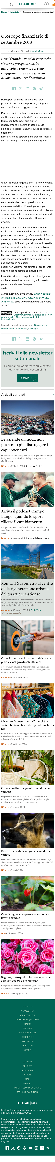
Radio (27, 1024)
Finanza (13, 328)
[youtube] (30, 1148)
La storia (27, 1074)
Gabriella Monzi (37, 51)
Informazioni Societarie (27, 1088)
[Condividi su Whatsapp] (34, 88)
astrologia (33, 328)
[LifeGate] (27, 4)
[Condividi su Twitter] (20, 88)
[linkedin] (42, 1148)
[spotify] (24, 1148)
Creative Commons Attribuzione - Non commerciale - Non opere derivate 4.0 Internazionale (26, 317)
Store (15, 4)
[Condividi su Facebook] (14, 88)
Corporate (28, 1037)
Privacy (27, 1083)
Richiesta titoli (27, 1032)
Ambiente (6, 610)
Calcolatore (28, 1041)
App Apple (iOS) (27, 1015)
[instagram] (36, 1148)
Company (27, 1061)
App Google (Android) (27, 1019)
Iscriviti (25, 378)
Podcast (27, 1028)
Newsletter (27, 1011)
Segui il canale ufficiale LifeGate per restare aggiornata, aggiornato (25, 297)
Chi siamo (27, 1070)
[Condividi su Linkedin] (27, 88)
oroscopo (22, 328)
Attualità (27, 1006)
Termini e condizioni (27, 1092)
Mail (27, 1079)
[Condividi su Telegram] (41, 88)
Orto (3, 933)
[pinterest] (18, 1148)
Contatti (27, 1066)
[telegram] (48, 1148)
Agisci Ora (27, 1045)
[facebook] (7, 1148)
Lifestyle (5, 466)
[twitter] (13, 1148)
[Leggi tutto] (52, 394)
